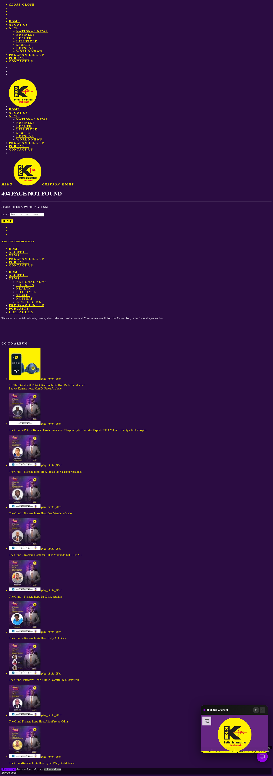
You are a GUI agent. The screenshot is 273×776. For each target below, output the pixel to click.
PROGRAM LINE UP (26, 54)
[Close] (262, 710)
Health (24, 38)
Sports (23, 44)
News (14, 28)
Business (25, 34)
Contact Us (21, 61)
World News (29, 51)
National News (32, 31)
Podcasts (19, 58)
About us (18, 24)
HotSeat (25, 48)
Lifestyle (27, 41)
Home (14, 21)
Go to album (14, 343)
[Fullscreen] (256, 710)
